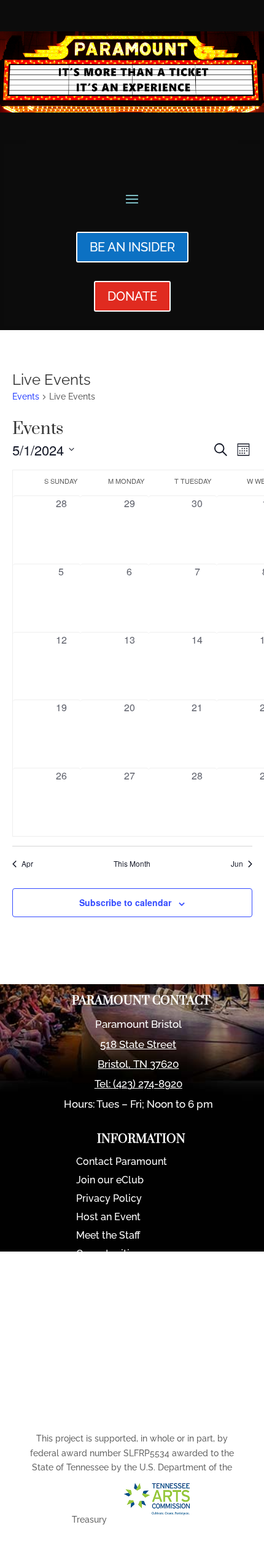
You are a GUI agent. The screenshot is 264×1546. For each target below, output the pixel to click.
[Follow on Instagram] (155, 1410)
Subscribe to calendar (125, 902)
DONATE (132, 296)
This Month (132, 864)
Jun (237, 864)
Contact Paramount (121, 1162)
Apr (27, 864)
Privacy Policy (109, 1199)
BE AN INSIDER (132, 247)
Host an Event (108, 1218)
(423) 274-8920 (147, 1084)
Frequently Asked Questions (141, 1310)
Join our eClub (110, 1181)
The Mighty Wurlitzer (124, 1291)
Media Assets (107, 1347)
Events (25, 396)
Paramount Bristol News (132, 1273)
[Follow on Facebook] (124, 1411)
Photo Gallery (107, 1328)
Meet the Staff (108, 1236)
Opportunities (108, 1255)
